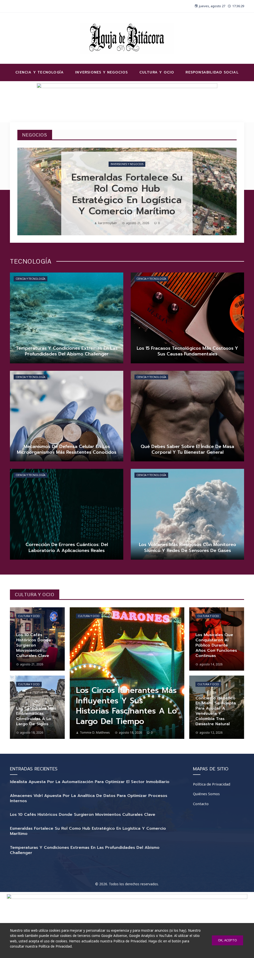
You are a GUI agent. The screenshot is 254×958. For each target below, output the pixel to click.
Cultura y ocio (29, 616)
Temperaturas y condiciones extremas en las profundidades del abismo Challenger (84, 850)
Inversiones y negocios (127, 164)
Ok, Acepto (227, 940)
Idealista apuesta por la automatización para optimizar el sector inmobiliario (89, 782)
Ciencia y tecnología (30, 278)
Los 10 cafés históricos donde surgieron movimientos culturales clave (82, 815)
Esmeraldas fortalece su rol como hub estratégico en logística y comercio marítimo (88, 831)
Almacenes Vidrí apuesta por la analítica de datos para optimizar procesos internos (88, 798)
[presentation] (25, 191)
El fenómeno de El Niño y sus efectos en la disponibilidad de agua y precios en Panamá (127, 194)
